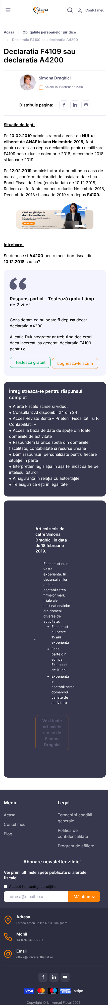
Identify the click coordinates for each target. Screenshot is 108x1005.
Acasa (9, 32)
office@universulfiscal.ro (34, 957)
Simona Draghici (55, 77)
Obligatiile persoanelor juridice (49, 32)
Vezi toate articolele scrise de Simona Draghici (52, 732)
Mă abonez (84, 896)
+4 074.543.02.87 (29, 940)
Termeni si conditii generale (75, 817)
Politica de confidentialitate (73, 833)
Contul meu (94, 10)
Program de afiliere (76, 845)
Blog (8, 833)
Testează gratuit (30, 362)
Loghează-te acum (75, 363)
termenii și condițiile (39, 886)
